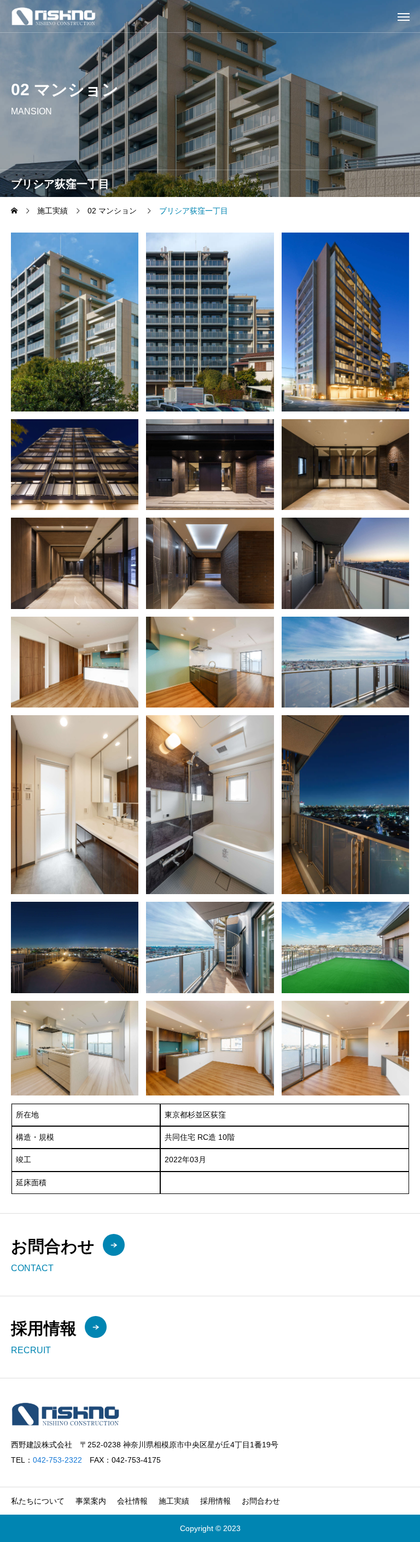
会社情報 (132, 1501)
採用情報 (215, 1501)
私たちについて (38, 1501)
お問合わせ (261, 1501)
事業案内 (90, 1501)
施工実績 (174, 1501)
